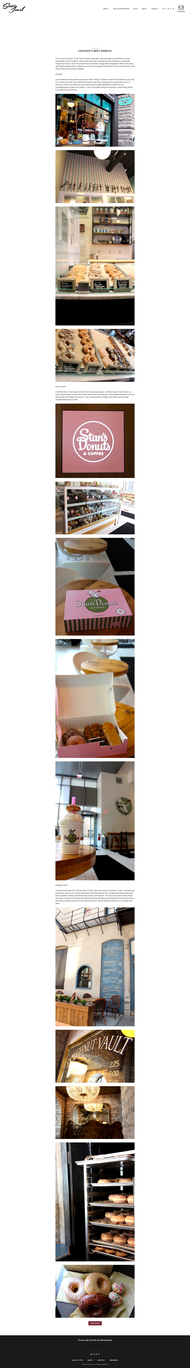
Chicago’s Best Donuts (95, 51)
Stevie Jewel (14, 8)
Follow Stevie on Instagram (96, 1340)
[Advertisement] (95, 32)
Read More (95, 1323)
